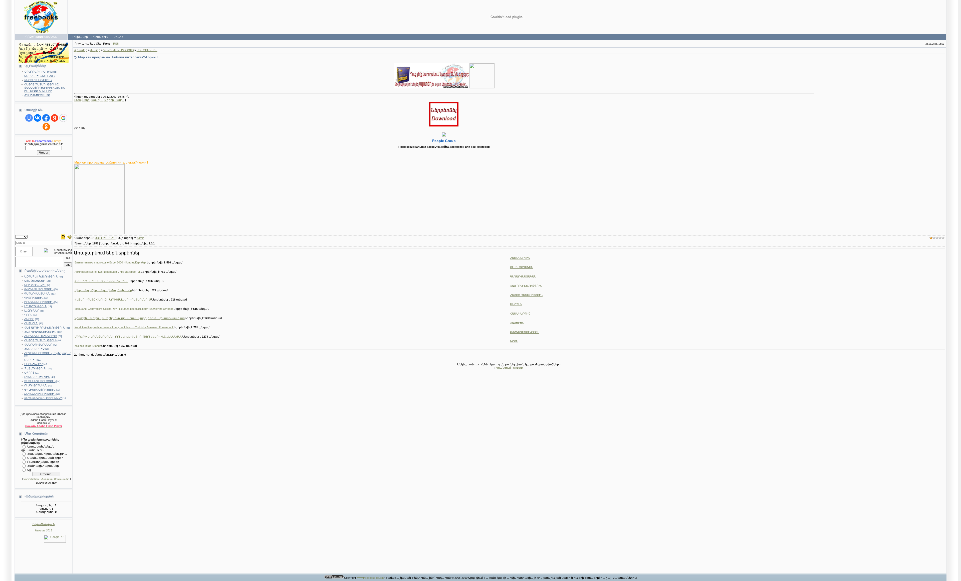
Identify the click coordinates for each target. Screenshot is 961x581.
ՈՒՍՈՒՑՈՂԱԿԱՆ (35, 385)
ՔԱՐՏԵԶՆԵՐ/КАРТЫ (38, 80)
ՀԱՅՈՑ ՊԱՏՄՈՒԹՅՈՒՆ (40, 340)
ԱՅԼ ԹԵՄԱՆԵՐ (34, 280)
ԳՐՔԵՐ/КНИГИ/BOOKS (118, 50)
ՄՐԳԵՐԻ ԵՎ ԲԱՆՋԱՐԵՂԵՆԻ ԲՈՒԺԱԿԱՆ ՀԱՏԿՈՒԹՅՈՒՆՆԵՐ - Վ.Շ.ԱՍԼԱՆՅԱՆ (128, 336)
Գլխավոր (81, 36)
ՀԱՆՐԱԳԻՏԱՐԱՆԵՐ (38, 344)
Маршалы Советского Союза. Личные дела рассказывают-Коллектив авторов (124, 308)
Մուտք (118, 36)
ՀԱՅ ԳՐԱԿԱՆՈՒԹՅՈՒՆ (40, 331)
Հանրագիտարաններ (43, 465)
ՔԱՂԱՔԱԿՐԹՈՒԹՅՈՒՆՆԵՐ (43, 398)
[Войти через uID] (29, 118)
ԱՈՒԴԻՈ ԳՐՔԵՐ (35, 284)
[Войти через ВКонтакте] (37, 118)
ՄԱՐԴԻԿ (30, 359)
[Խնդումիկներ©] (69, 236)
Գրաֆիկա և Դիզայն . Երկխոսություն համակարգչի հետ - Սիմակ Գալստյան (130, 318)
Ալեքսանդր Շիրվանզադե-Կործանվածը (103, 290)
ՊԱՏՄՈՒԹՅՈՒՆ (35, 368)
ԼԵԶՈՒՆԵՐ (31, 310)
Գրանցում (100, 36)
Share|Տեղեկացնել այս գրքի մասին (99, 99)
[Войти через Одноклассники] (46, 126)
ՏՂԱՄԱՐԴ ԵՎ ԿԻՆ (37, 376)
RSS (116, 43)
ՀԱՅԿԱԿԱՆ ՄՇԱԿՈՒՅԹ (40, 336)
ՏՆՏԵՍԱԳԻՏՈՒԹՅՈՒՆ (40, 381)
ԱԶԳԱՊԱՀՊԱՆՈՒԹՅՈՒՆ (41, 276)
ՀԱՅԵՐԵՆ (31, 323)
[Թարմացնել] (63, 236)
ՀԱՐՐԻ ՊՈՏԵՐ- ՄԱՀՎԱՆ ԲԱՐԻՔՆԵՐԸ (101, 280)
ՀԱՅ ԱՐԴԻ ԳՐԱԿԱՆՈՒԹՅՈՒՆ (44, 327)
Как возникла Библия (88, 345)
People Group (444, 141)
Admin (140, 237)
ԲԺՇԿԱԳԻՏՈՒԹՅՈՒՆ (39, 289)
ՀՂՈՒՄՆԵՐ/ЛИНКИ (37, 94)
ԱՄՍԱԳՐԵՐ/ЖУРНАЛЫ (39, 75)
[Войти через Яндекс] (54, 118)
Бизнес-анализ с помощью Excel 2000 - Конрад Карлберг (111, 262)
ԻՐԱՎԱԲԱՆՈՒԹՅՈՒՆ (39, 302)
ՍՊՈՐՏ (29, 372)
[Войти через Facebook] (46, 118)
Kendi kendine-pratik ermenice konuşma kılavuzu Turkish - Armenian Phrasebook (124, 327)
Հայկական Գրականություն (47, 453)
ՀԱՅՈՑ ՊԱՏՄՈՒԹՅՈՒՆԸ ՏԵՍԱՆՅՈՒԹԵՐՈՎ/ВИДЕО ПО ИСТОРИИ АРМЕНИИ (44, 87)
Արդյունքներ (31, 479)
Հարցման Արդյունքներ (55, 479)
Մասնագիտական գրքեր (45, 457)
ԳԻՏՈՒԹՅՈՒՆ (34, 297)
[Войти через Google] (63, 118)
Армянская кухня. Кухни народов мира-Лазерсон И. (108, 271)
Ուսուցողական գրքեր (43, 461)
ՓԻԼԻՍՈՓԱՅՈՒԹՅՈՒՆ (40, 389)
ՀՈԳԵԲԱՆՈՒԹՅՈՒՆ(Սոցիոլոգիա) (47, 353)
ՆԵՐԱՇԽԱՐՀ (33, 364)
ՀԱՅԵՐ (29, 319)
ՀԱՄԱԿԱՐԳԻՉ (34, 348)
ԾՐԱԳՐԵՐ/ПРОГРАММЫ (40, 71)
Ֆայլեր (95, 50)
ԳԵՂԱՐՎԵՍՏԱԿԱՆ (37, 293)
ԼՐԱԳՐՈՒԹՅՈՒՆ (35, 306)
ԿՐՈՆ (28, 314)
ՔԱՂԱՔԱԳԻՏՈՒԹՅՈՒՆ (40, 393)
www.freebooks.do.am (370, 577)
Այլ (29, 469)
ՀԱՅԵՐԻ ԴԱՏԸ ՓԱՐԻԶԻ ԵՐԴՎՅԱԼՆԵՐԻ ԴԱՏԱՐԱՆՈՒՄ (113, 299)
